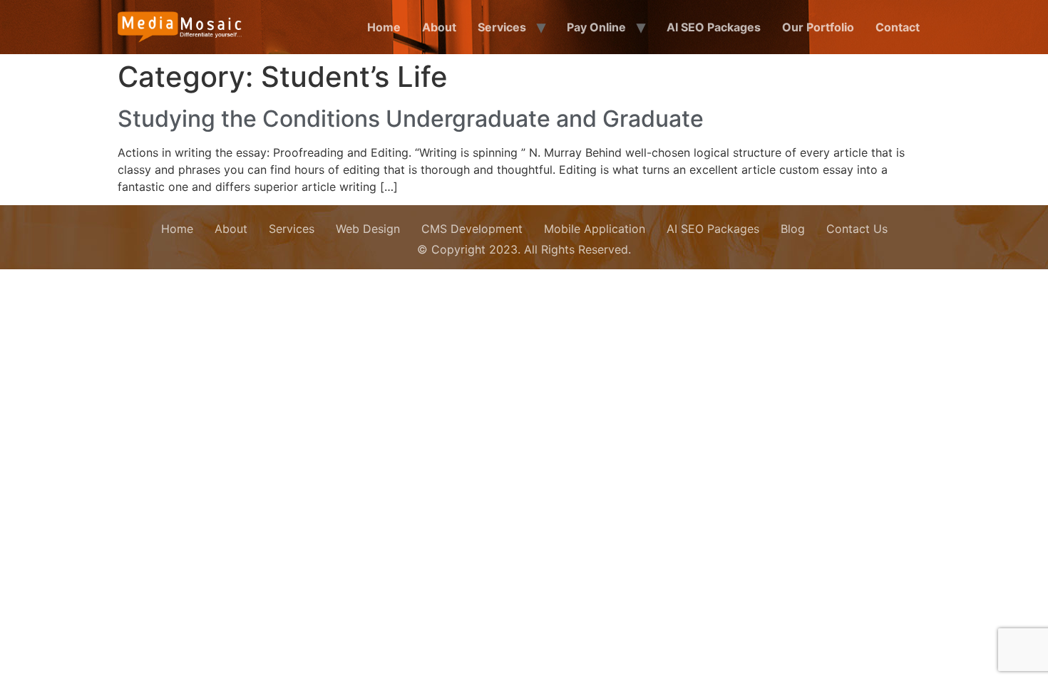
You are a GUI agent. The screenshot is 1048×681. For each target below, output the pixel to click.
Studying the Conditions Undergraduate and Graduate (411, 118)
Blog (793, 229)
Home (384, 27)
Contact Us (857, 229)
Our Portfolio (818, 27)
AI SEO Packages (714, 27)
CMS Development (472, 229)
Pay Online (596, 27)
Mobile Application (594, 229)
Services (502, 27)
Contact (897, 27)
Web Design (368, 229)
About (439, 27)
